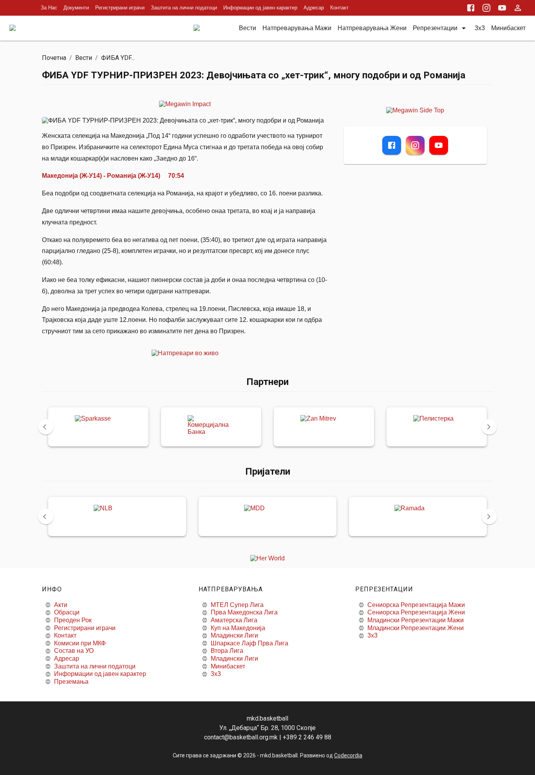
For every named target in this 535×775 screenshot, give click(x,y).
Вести (83, 57)
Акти (60, 605)
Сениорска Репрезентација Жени (416, 612)
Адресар (314, 8)
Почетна (54, 57)
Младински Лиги (234, 635)
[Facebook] (391, 145)
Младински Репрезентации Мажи (415, 620)
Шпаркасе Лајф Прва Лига (249, 643)
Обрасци (67, 612)
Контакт (339, 8)
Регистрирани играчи (120, 8)
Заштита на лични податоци (184, 8)
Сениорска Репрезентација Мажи (416, 605)
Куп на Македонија (238, 628)
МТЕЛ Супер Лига (237, 605)
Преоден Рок (73, 620)
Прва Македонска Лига (244, 612)
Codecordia (348, 755)
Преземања (71, 681)
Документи (76, 8)
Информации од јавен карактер (260, 8)
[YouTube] (438, 145)
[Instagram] (415, 145)
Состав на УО (74, 650)
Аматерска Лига (234, 620)
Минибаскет (228, 666)
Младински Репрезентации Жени (415, 628)
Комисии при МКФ (80, 643)
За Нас (49, 8)
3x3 (216, 673)
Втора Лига (227, 650)
